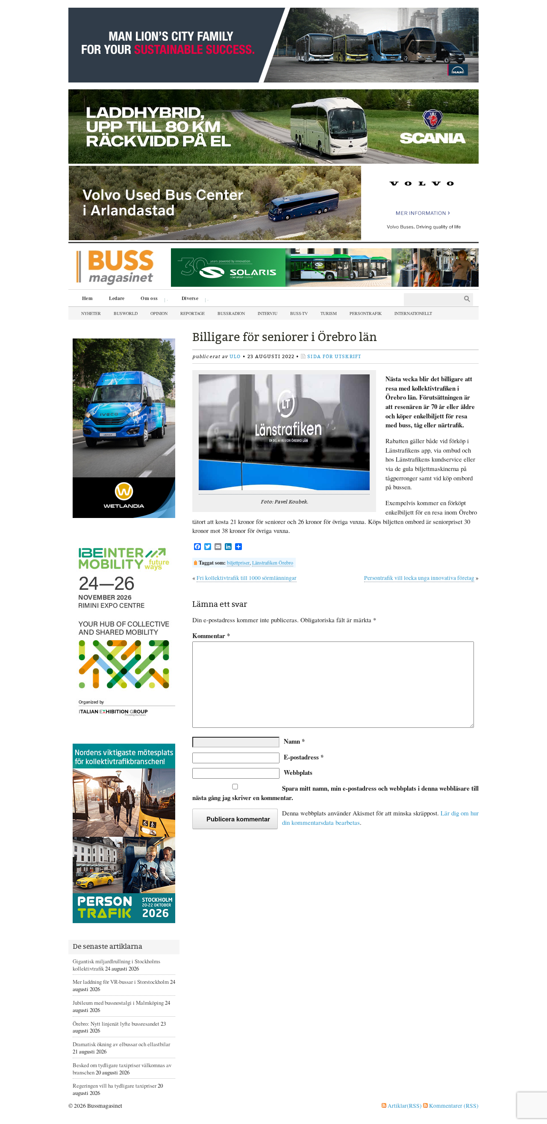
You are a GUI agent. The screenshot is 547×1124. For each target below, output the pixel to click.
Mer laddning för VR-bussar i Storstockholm (121, 982)
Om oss (146, 299)
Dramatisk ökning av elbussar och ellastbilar (121, 1044)
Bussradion (231, 313)
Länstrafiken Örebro (272, 562)
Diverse (187, 299)
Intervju (267, 313)
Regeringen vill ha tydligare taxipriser (114, 1085)
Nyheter (91, 313)
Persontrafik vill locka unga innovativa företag (419, 578)
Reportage (192, 313)
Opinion (159, 313)
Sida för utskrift (334, 356)
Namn (294, 741)
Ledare (117, 298)
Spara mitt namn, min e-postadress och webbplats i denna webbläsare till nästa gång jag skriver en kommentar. (335, 792)
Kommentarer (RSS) (453, 1105)
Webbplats (298, 772)
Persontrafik (366, 313)
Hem (87, 298)
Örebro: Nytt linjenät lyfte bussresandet (116, 1023)
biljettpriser (238, 562)
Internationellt (413, 313)
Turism (329, 313)
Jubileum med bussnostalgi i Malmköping (118, 1002)
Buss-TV (299, 313)
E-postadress (303, 757)
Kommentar (211, 635)
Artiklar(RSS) (404, 1105)
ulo (235, 356)
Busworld (126, 313)
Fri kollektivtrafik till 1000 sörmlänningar (247, 578)
